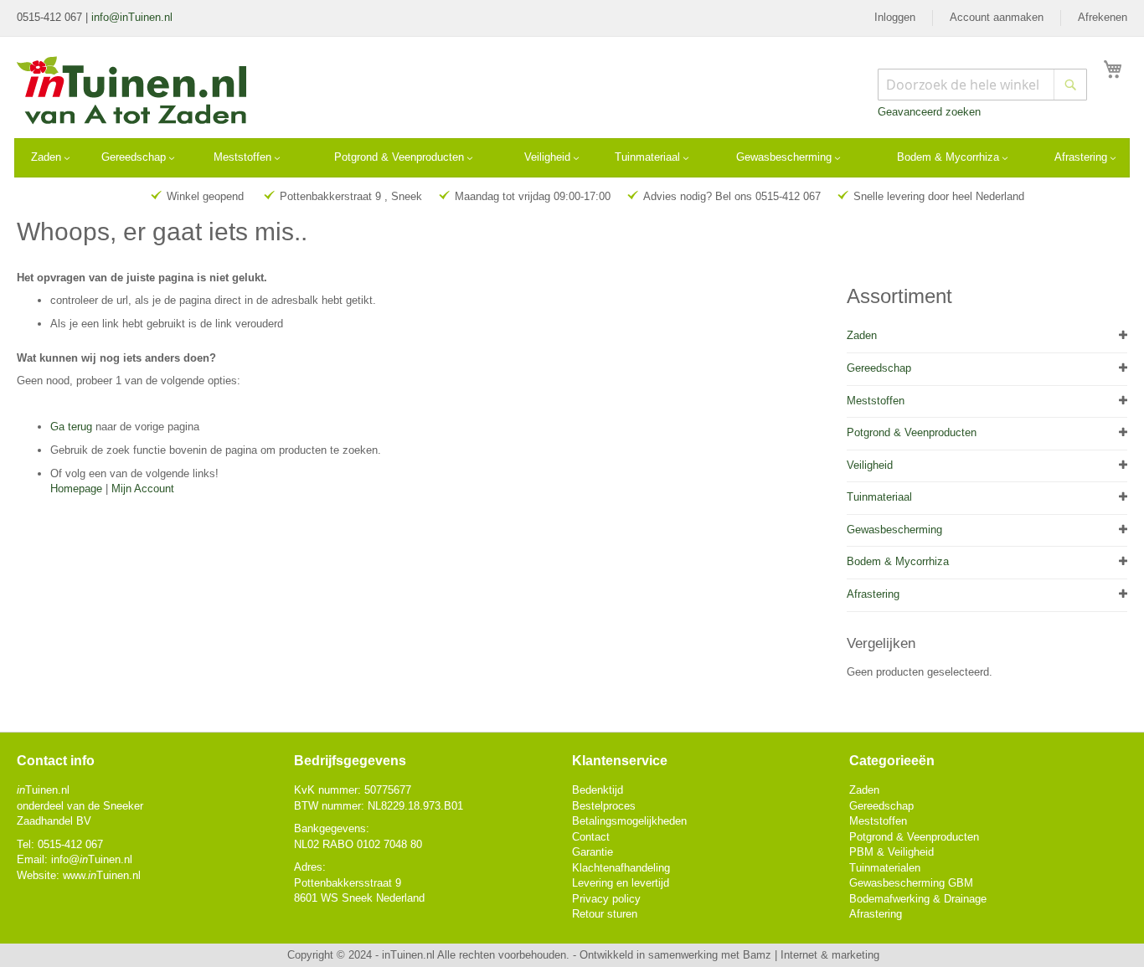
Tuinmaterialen (884, 868)
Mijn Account (142, 488)
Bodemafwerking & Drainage (918, 898)
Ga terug (71, 426)
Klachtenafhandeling (621, 868)
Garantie (592, 852)
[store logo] (133, 92)
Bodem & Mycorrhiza (898, 561)
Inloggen (894, 17)
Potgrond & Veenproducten (912, 432)
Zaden (862, 335)
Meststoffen (875, 400)
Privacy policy (606, 898)
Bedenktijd (597, 790)
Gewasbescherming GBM (911, 883)
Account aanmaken (997, 17)
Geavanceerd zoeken (929, 111)
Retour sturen (604, 914)
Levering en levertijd (620, 883)
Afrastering (873, 594)
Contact (591, 837)
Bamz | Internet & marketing (811, 955)
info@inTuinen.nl (132, 17)
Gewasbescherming (894, 529)
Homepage (76, 488)
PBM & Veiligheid (891, 852)
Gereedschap (879, 368)
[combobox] (982, 84)
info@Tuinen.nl (91, 859)
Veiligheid (870, 465)
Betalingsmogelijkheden (629, 821)
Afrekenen (1102, 17)
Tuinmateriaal (879, 497)
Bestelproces (604, 806)
